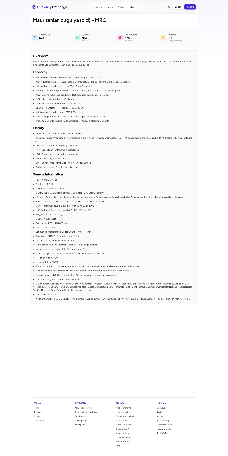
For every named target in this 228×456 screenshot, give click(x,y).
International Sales (124, 412)
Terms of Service (164, 424)
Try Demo (98, 7)
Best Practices (81, 416)
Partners (161, 412)
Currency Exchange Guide (86, 412)
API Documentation (83, 408)
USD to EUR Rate (123, 437)
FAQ (118, 446)
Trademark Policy (164, 429)
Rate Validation (122, 420)
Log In (178, 7)
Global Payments (123, 408)
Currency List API (123, 429)
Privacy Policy (163, 420)
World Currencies (123, 424)
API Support (80, 424)
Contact (161, 416)
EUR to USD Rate (123, 441)
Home (36, 408)
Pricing (110, 7)
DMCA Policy (162, 433)
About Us (161, 408)
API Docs (121, 7)
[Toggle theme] (169, 6)
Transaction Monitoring (126, 416)
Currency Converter (124, 433)
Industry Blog (80, 420)
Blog (132, 7)
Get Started (39, 420)
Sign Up (190, 7)
